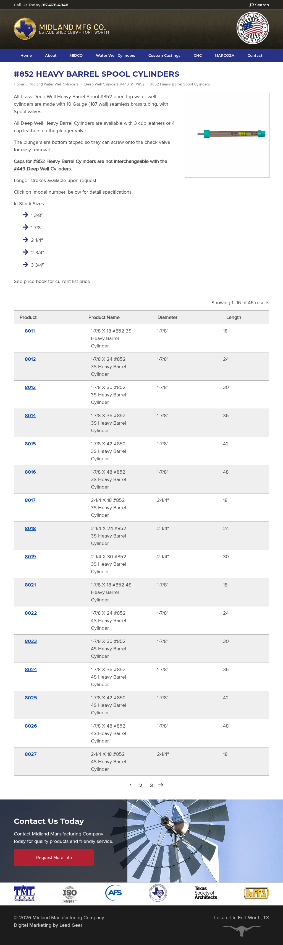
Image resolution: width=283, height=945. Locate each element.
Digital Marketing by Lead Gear (48, 925)
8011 (30, 330)
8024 (31, 669)
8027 (31, 754)
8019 (30, 556)
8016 (30, 472)
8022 (31, 613)
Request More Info (54, 857)
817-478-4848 (54, 4)
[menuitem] (26, 55)
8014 (30, 415)
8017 (30, 500)
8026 (31, 725)
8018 (30, 528)
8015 (30, 443)
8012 (30, 359)
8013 (30, 387)
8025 (31, 697)
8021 (30, 584)
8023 (31, 641)
